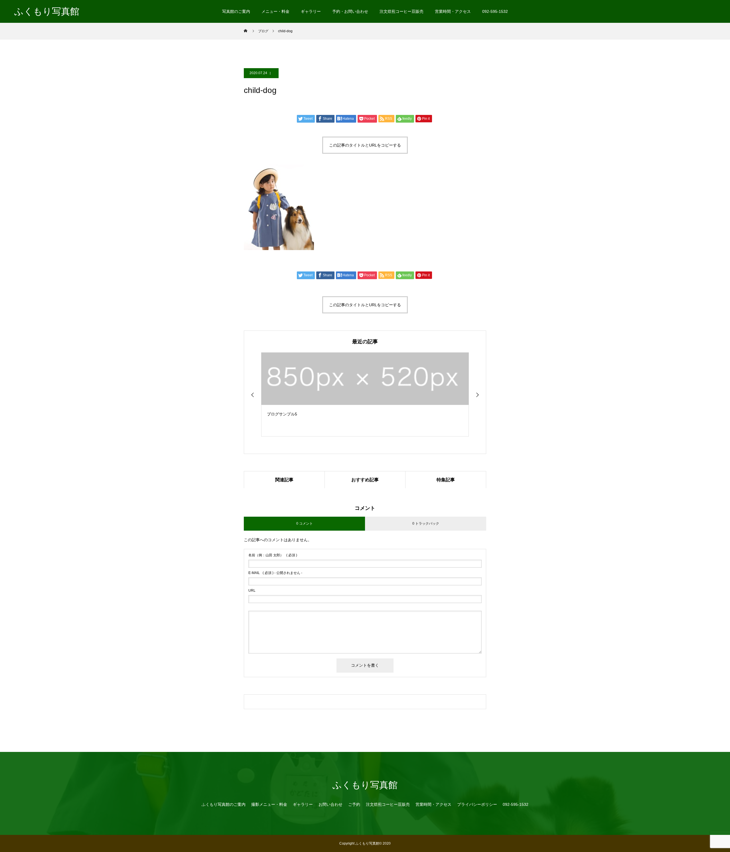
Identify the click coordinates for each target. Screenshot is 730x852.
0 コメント (304, 524)
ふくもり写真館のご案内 (224, 804)
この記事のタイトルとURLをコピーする (365, 145)
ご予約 (354, 804)
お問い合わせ (330, 804)
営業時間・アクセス (453, 11)
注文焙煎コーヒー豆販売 (401, 11)
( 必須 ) (272, 555)
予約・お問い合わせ (350, 11)
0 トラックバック (425, 524)
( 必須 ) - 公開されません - (275, 573)
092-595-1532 (495, 11)
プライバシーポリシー (477, 804)
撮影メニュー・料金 (269, 804)
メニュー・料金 (275, 11)
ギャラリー (311, 11)
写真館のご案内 (236, 11)
